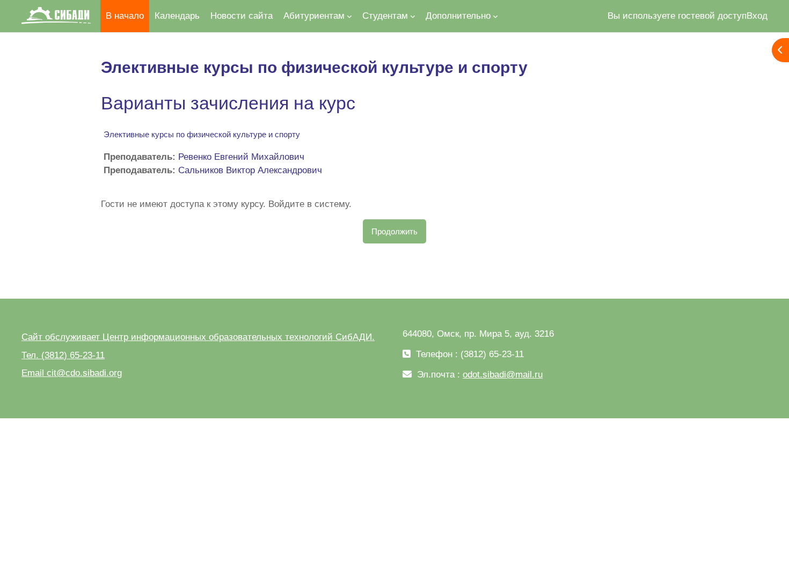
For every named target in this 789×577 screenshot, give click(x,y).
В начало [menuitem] (125, 16)
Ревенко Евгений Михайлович (241, 157)
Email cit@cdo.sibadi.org (71, 373)
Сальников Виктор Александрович (250, 170)
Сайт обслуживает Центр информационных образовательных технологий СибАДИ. (198, 337)
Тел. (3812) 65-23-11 (63, 355)
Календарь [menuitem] (177, 16)
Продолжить (394, 231)
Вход (757, 16)
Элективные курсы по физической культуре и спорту (202, 134)
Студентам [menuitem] (385, 16)
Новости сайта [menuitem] (241, 16)
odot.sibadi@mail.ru (503, 374)
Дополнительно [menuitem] (458, 16)
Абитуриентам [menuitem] (314, 16)
